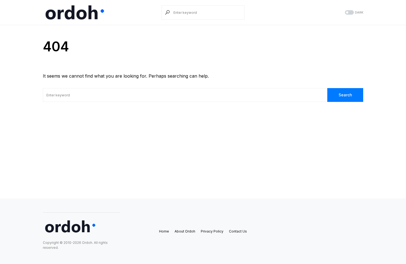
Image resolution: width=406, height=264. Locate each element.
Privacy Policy (212, 231)
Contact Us (238, 231)
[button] (353, 12)
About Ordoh (185, 231)
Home (164, 231)
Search (345, 95)
